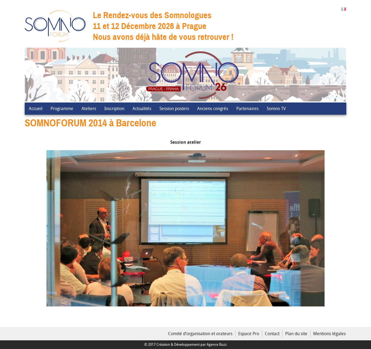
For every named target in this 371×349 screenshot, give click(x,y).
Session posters (174, 108)
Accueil (35, 108)
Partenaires (247, 108)
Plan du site (296, 334)
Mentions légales (329, 334)
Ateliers (88, 108)
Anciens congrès (212, 108)
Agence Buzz (217, 344)
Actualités (142, 108)
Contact (272, 334)
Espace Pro (248, 334)
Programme (62, 108)
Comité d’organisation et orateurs (200, 334)
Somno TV (276, 108)
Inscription (114, 108)
